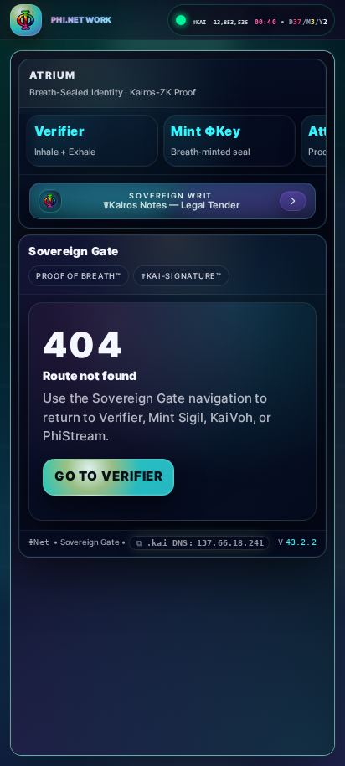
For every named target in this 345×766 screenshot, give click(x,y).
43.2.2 (301, 542)
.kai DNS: (205, 542)
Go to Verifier (109, 476)
